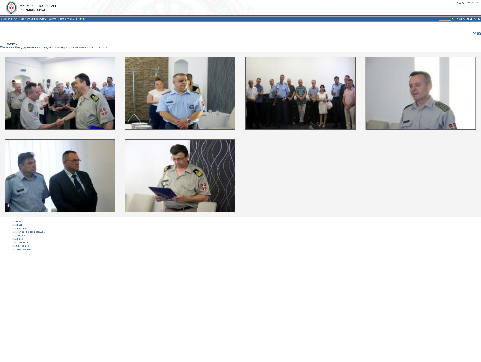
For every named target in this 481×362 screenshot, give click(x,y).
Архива (70, 19)
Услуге (52, 19)
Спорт (61, 19)
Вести (18, 221)
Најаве (18, 224)
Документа (41, 19)
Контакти (80, 19)
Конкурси (20, 235)
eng (478, 2)
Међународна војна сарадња (30, 231)
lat (473, 2)
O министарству (9, 19)
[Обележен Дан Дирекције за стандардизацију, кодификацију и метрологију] (60, 93)
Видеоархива (22, 245)
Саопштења (21, 228)
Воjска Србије (26, 19)
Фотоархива (21, 242)
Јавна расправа (23, 249)
